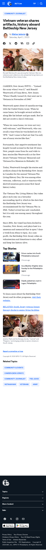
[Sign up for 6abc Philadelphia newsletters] (23, 519)
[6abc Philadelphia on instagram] (17, 519)
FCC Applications (25, 542)
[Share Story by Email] (28, 43)
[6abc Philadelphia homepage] (9, 4)
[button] (3, 3)
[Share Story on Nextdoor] (22, 43)
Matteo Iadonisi (18, 34)
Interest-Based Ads (19, 539)
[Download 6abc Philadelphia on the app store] (8, 526)
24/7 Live (18, 3)
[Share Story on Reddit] (16, 43)
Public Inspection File (9, 542)
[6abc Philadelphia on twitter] (11, 519)
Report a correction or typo (13, 351)
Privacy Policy (7, 534)
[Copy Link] (33, 43)
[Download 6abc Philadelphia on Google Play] (22, 526)
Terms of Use (6, 539)
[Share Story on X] (10, 43)
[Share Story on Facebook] (4, 43)
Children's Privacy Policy (10, 537)
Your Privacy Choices (21, 534)
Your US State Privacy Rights (30, 537)
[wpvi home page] (5, 483)
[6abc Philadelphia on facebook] (4, 519)
